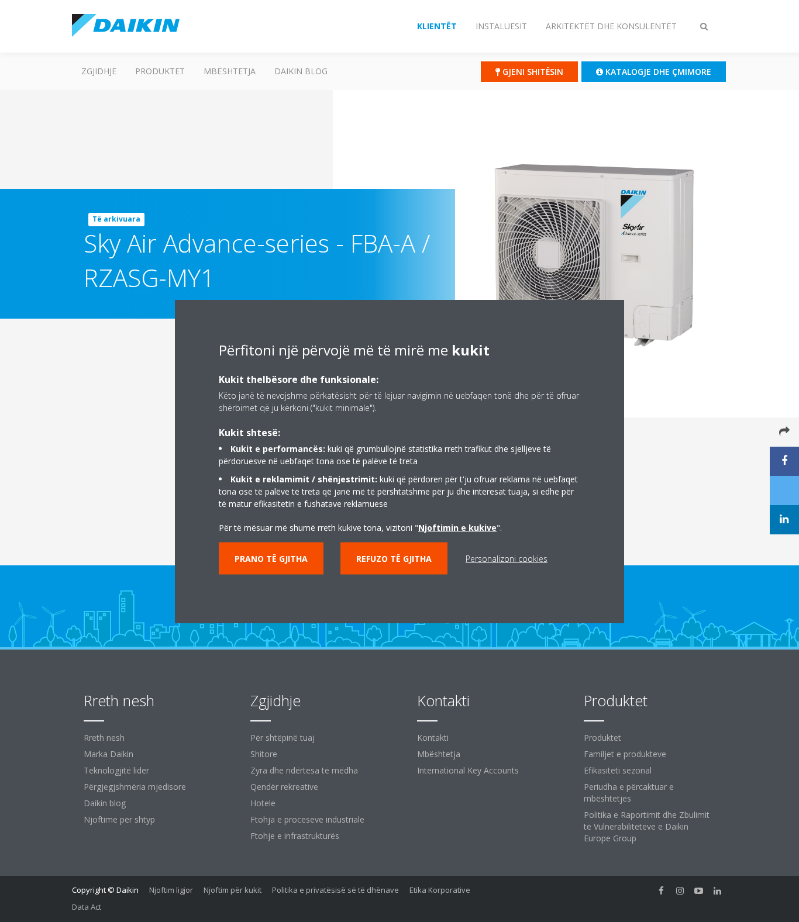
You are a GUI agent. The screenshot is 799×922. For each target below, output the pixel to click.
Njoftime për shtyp (119, 819)
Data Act (86, 907)
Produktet (160, 71)
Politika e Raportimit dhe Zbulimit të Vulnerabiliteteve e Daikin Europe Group (647, 826)
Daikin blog (301, 71)
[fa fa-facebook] (661, 891)
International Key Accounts (468, 770)
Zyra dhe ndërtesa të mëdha (304, 770)
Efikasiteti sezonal (618, 770)
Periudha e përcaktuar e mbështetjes (629, 792)
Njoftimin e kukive (457, 527)
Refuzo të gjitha (394, 558)
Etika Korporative (439, 890)
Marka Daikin (108, 753)
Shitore (263, 753)
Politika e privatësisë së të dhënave (335, 890)
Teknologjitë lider (116, 770)
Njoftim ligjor (171, 890)
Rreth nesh (104, 737)
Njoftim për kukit (232, 890)
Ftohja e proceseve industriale (307, 819)
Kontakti (433, 737)
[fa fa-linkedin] (717, 891)
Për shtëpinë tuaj (282, 737)
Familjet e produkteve (625, 753)
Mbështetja (230, 71)
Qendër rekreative (284, 786)
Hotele (262, 803)
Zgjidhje (98, 71)
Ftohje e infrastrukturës (294, 835)
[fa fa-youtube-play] (699, 891)
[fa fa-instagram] (680, 891)
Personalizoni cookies (506, 558)
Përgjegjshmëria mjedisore (135, 786)
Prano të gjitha (271, 558)
